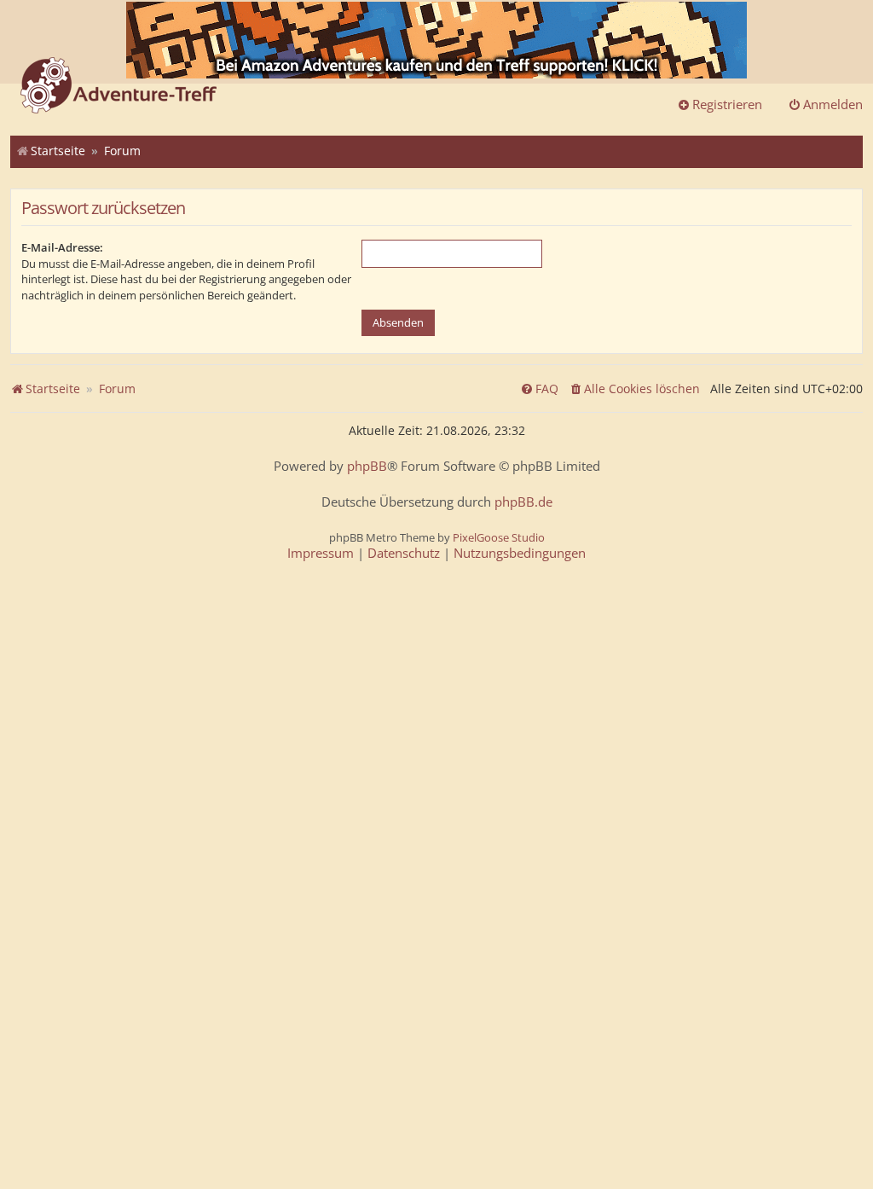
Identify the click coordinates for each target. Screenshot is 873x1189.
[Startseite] (118, 87)
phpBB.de (523, 502)
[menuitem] (634, 389)
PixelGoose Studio (499, 537)
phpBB (367, 466)
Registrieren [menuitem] (727, 104)
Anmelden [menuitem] (833, 104)
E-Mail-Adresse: (62, 247)
